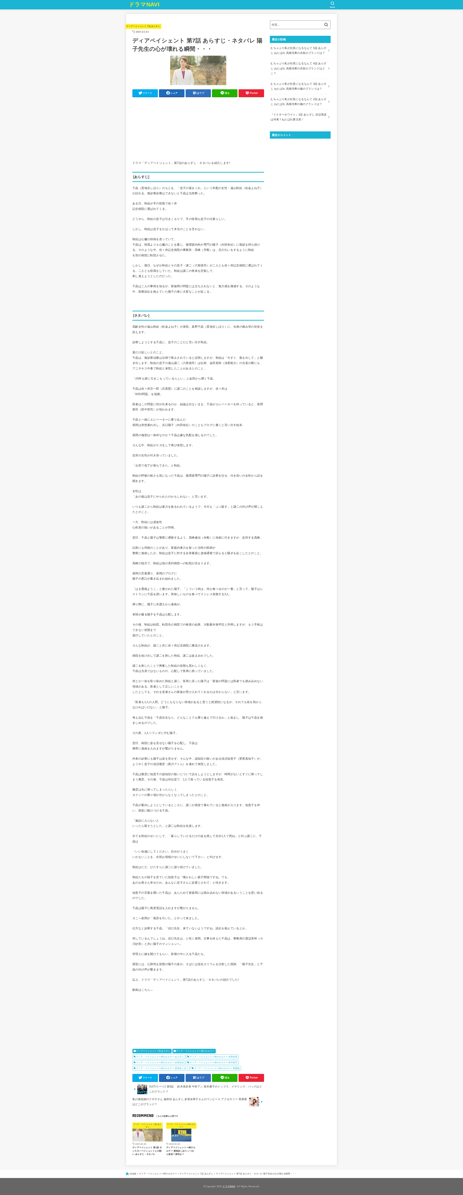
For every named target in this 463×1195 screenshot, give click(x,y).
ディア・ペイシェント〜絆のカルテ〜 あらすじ (160, 1056)
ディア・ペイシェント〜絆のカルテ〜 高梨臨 (217, 1068)
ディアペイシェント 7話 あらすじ (143, 26)
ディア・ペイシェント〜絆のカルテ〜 (195, 1051)
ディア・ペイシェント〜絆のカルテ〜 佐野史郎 (213, 1056)
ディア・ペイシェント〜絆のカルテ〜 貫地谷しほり (162, 1068)
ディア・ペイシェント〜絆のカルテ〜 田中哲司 (213, 1062)
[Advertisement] (198, 125)
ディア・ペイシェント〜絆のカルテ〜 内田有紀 (160, 1062)
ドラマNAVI (144, 4)
